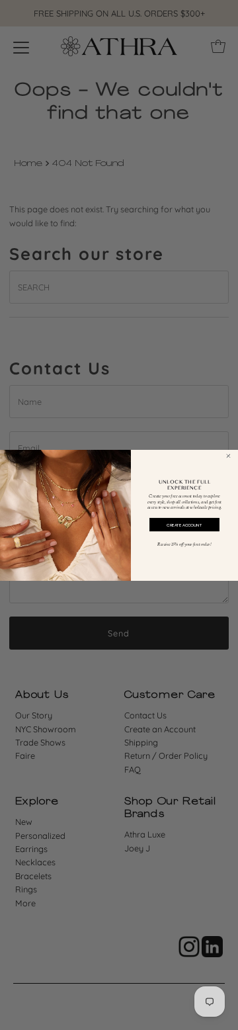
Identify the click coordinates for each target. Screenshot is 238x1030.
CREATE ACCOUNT (184, 524)
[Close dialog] (228, 455)
